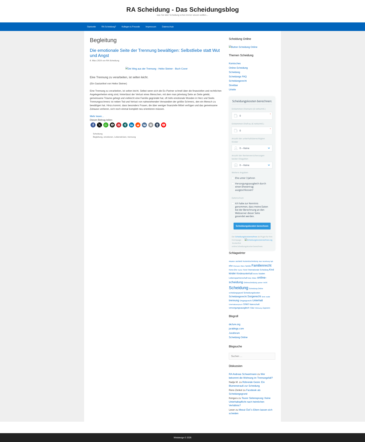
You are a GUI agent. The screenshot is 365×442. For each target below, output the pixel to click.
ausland (239, 261)
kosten (262, 273)
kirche (255, 274)
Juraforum (234, 333)
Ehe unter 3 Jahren (245, 178)
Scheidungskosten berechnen (252, 226)
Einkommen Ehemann (248, 108)
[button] (93, 124)
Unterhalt (257, 300)
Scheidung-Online (256, 289)
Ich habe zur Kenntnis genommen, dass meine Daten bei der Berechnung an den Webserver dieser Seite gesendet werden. (251, 210)
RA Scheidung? (109, 26)
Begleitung (98, 137)
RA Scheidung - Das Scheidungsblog (182, 9)
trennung (132, 137)
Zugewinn (266, 308)
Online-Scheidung (238, 68)
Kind (271, 269)
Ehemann (236, 266)
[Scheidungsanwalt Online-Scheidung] (243, 47)
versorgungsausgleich (239, 308)
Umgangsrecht (246, 301)
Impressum (151, 26)
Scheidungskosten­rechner (246, 236)
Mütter (254, 278)
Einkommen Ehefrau (247, 123)
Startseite (91, 26)
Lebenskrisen (120, 137)
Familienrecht (261, 265)
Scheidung (98, 134)
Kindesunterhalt (245, 273)
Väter (252, 308)
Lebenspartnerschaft (238, 278)
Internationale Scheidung (258, 270)
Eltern (243, 266)
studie (268, 297)
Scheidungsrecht (238, 80)
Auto (260, 261)
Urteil (246, 304)
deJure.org (234, 324)
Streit (263, 297)
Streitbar (233, 85)
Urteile (232, 89)
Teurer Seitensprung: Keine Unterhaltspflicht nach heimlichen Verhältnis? (249, 402)
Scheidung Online (238, 337)
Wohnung (258, 308)
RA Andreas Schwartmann (243, 374)
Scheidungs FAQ (238, 76)
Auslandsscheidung (250, 261)
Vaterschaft (254, 304)
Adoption (232, 261)
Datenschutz (168, 26)
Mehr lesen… (97, 116)
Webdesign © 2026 (182, 437)
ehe (231, 266)
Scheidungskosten (252, 293)
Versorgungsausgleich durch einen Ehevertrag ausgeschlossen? (250, 187)
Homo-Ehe (233, 270)
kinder (232, 273)
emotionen (108, 137)
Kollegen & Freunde (131, 26)
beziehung (266, 261)
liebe (249, 278)
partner (260, 282)
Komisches (235, 63)
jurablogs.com (236, 328)
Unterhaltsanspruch (236, 304)
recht (265, 283)
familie (248, 266)
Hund (245, 270)
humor (240, 270)
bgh (271, 261)
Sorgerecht (254, 296)
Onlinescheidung (250, 283)
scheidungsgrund (236, 293)
